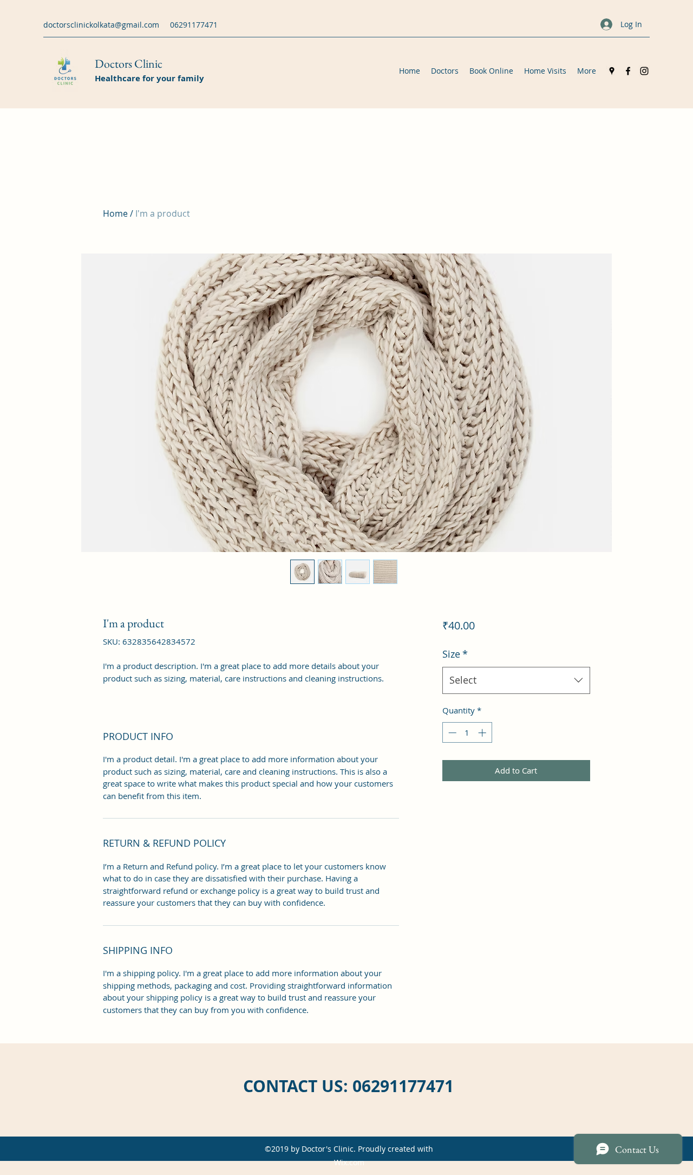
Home (115, 213)
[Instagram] (644, 71)
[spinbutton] (467, 733)
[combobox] (516, 680)
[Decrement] (451, 733)
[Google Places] (611, 71)
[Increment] (483, 733)
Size (455, 653)
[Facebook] (628, 71)
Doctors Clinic (128, 64)
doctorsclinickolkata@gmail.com (101, 25)
